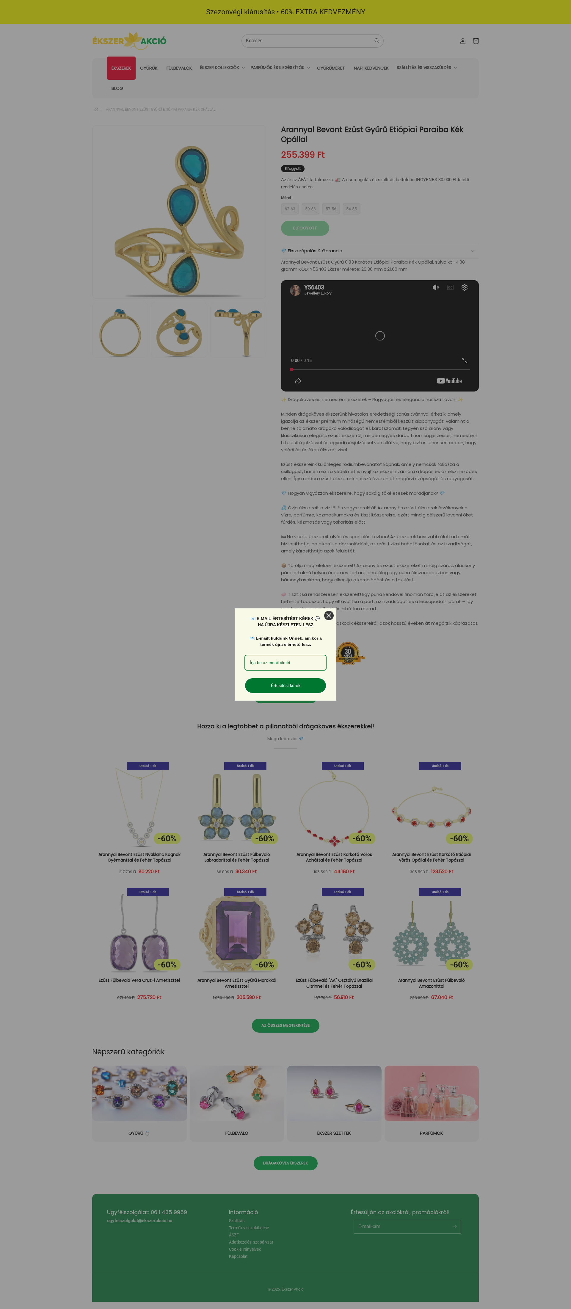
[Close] (329, 615)
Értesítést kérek (285, 685)
